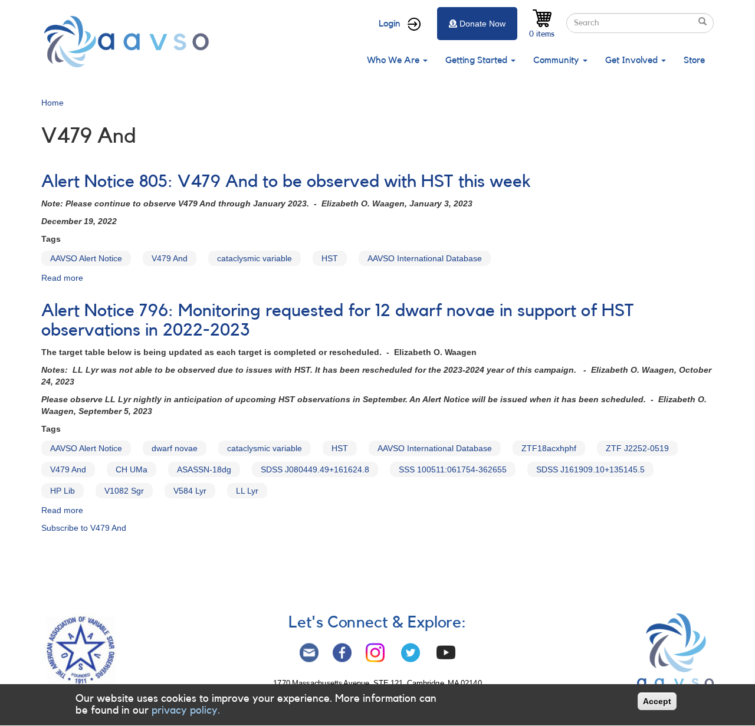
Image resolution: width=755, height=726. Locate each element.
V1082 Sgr (124, 490)
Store (694, 60)
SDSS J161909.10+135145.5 (590, 469)
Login (390, 23)
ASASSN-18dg (204, 469)
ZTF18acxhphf (548, 448)
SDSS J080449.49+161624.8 (315, 469)
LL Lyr (247, 490)
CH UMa (131, 469)
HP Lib (62, 490)
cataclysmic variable (254, 258)
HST (329, 258)
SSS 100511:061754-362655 (453, 469)
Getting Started (477, 60)
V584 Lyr (189, 490)
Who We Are (394, 60)
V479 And (170, 258)
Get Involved (632, 60)
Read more (62, 277)
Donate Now (482, 23)
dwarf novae (175, 448)
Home (52, 102)
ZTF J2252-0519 (637, 448)
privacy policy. (186, 710)
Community (557, 60)
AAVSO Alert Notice (86, 258)
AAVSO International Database (424, 258)
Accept (657, 701)
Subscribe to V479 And (83, 528)
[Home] (129, 42)
